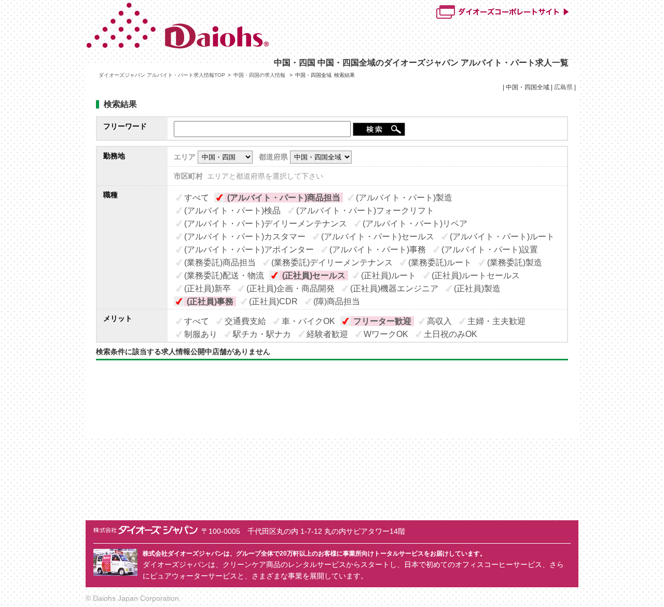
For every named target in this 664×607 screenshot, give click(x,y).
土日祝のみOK (450, 334)
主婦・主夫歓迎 (496, 321)
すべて (196, 197)
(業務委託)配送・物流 (224, 275)
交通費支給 (245, 321)
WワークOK (386, 334)
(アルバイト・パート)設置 (489, 249)
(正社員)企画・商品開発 (290, 288)
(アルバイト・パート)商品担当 (283, 197)
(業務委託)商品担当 (220, 262)
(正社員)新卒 (207, 288)
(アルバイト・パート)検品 (232, 210)
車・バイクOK (308, 321)
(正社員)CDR (273, 301)
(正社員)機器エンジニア (394, 288)
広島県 (563, 87)
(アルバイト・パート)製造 (404, 197)
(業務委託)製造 (514, 262)
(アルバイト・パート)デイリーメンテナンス (265, 223)
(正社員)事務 (210, 301)
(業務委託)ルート (440, 262)
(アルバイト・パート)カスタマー (245, 236)
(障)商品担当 (336, 301)
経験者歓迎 (327, 334)
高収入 (439, 321)
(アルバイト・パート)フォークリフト (365, 210)
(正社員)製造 (477, 288)
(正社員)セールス (313, 275)
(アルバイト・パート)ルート (502, 236)
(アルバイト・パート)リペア (415, 223)
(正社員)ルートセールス (476, 275)
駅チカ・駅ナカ (262, 334)
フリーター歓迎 (382, 321)
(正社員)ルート (388, 275)
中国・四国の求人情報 (260, 75)
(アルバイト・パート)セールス (377, 236)
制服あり (200, 334)
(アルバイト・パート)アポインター (249, 249)
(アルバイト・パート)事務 (377, 249)
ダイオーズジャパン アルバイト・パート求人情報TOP (162, 75)
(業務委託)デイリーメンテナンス (332, 262)
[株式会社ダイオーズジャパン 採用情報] (226, 46)
